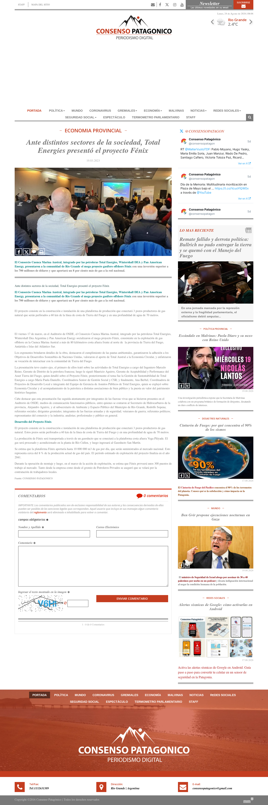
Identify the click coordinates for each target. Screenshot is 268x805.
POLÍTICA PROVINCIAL (216, 328)
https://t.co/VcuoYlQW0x (232, 188)
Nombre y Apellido (30, 527)
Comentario (25, 543)
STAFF (21, 4)
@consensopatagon (204, 131)
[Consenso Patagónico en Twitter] (167, 4)
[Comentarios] (34, 251)
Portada (34, 110)
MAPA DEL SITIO (40, 4)
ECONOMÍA (152, 110)
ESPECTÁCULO (114, 117)
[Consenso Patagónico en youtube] (182, 4)
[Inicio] (134, 27)
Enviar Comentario (132, 599)
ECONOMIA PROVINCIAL (93, 131)
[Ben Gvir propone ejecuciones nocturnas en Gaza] (215, 547)
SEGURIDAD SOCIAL (79, 117)
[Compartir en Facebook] (18, 251)
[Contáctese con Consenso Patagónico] (153, 4)
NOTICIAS (198, 110)
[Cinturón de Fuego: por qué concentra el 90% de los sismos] (215, 458)
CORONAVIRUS (100, 110)
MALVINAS (176, 110)
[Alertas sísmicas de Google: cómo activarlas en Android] (215, 637)
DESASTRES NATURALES (215, 418)
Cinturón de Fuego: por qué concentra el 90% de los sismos (216, 427)
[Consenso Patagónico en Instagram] (174, 4)
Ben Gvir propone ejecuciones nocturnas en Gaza (215, 517)
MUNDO (77, 110)
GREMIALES (126, 110)
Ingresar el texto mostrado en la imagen (42, 592)
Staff (191, 117)
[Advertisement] (134, 76)
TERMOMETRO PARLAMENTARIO (155, 117)
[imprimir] (41, 251)
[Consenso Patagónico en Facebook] (160, 4)
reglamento (40, 512)
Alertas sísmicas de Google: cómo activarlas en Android (216, 606)
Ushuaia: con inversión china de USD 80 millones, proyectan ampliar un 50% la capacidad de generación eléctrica (213, 247)
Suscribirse (243, 2)
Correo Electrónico (107, 527)
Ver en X (243, 163)
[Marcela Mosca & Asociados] (248, 800)
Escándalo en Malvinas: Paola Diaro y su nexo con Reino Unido (216, 337)
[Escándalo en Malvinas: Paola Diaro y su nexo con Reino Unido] (215, 368)
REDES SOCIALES (226, 110)
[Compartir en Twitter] (26, 251)
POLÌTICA (56, 110)
